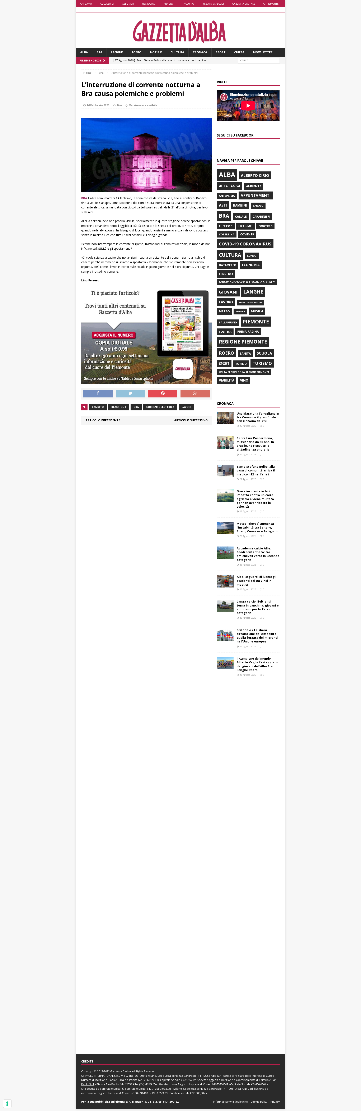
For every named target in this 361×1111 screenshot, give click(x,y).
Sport (221, 52)
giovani (228, 292)
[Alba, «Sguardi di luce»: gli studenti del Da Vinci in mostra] (225, 585)
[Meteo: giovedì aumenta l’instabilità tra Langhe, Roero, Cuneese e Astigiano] (225, 532)
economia (251, 265)
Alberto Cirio (255, 175)
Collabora (107, 3)
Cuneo (252, 256)
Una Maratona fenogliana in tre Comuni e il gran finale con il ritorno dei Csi (258, 417)
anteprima (227, 196)
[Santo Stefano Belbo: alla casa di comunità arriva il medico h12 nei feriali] (225, 475)
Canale (241, 216)
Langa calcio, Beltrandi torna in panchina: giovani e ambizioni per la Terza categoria (258, 607)
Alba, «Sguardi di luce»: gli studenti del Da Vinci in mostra (256, 580)
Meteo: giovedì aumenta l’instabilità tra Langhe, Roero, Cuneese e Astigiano (257, 527)
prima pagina (248, 331)
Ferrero (226, 274)
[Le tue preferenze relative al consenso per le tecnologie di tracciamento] (7, 1104)
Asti (223, 205)
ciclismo (245, 226)
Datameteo (227, 265)
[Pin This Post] (162, 393)
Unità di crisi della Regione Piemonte (244, 372)
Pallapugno (228, 322)
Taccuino (188, 3)
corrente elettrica (160, 407)
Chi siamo (86, 3)
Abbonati (128, 3)
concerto (265, 226)
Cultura (177, 52)
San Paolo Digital (110, 1089)
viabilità (226, 380)
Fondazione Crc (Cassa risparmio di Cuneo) (247, 282)
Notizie (156, 52)
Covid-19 (247, 234)
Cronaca (200, 52)
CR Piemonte (270, 3)
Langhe (117, 52)
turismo (262, 363)
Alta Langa (229, 186)
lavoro (226, 302)
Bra (99, 52)
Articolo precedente (102, 420)
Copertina (226, 234)
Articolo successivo (191, 420)
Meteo (224, 311)
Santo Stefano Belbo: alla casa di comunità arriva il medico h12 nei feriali (256, 470)
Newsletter (263, 52)
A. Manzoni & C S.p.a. (143, 1101)
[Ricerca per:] (259, 60)
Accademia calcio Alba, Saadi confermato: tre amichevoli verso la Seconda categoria (258, 554)
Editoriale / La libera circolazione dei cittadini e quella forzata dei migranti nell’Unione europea (257, 636)
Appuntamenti (256, 195)
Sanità (245, 353)
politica (225, 331)
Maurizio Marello (250, 302)
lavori (186, 407)
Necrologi (148, 3)
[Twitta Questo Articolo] (130, 393)
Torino (241, 364)
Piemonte (256, 321)
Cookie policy (259, 1101)
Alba (84, 52)
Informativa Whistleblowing (230, 1101)
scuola (264, 353)
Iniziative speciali (213, 3)
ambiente (253, 186)
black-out (118, 407)
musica (257, 311)
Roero (136, 52)
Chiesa (239, 52)
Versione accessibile (143, 105)
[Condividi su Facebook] (98, 393)
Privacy (275, 1101)
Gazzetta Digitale (243, 3)
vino (244, 380)
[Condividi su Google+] (195, 393)
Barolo (258, 205)
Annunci (169, 3)
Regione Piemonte (243, 341)
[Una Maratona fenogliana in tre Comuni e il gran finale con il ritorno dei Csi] (225, 422)
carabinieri (261, 216)
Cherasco (226, 226)
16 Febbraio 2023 (98, 105)
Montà (240, 311)
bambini (240, 205)
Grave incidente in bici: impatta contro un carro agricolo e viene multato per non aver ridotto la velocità (255, 498)
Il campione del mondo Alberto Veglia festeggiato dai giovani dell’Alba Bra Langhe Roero (257, 664)
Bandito (98, 407)
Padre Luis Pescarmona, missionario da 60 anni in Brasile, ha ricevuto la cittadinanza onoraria (255, 444)
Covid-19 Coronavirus (245, 244)
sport (224, 363)
